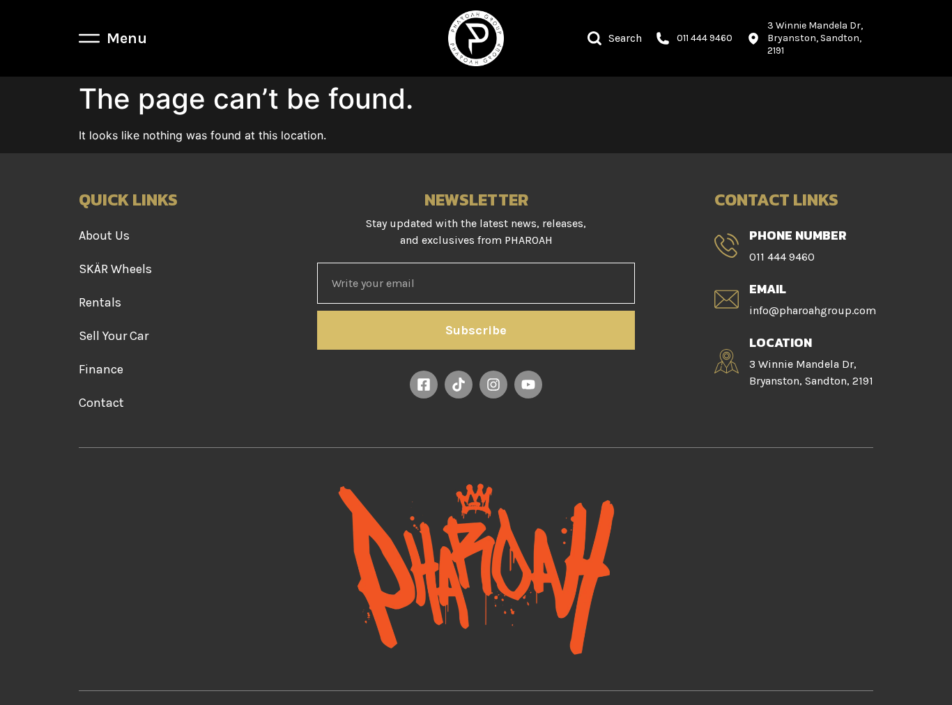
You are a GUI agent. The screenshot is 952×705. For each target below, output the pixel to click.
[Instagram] (493, 384)
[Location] (726, 361)
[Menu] (89, 38)
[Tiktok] (459, 384)
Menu (127, 38)
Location (780, 342)
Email (767, 288)
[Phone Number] (726, 245)
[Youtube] (528, 384)
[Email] (726, 299)
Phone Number (798, 235)
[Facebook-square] (424, 384)
